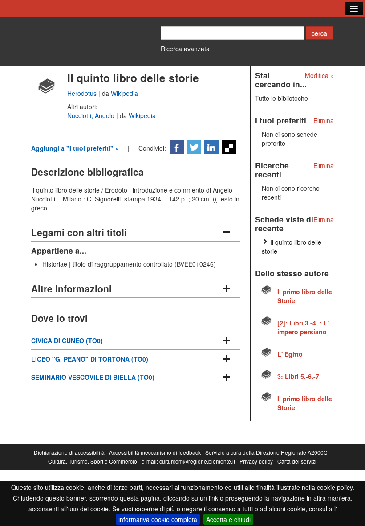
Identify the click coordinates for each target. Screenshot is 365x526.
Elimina (323, 120)
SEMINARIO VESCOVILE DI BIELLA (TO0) (92, 377)
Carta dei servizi (296, 461)
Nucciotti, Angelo (91, 115)
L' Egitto (290, 353)
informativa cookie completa (157, 519)
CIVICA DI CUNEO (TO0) (67, 340)
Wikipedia (124, 93)
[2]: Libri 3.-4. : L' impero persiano (303, 327)
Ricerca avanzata (185, 48)
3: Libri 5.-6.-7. (299, 376)
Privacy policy (256, 461)
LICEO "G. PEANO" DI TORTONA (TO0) (89, 358)
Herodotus (82, 93)
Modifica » (319, 75)
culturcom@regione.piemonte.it (197, 461)
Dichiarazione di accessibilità (69, 452)
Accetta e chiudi (228, 519)
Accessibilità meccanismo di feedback (155, 452)
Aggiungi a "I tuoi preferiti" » (75, 148)
